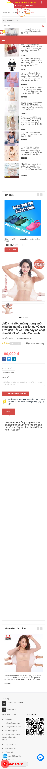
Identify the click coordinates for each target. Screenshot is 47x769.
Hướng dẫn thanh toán (13, 727)
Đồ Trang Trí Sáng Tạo (13, 756)
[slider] (6, 343)
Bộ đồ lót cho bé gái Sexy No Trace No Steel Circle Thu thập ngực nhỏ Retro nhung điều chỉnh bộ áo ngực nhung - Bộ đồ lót (31, 62)
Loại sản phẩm (9, 20)
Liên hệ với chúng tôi (12, 734)
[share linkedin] (14, 359)
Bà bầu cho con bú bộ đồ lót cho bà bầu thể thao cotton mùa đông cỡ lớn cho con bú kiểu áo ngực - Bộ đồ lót (31, 90)
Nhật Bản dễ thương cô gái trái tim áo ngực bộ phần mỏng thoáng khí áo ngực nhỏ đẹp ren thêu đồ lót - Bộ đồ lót (31, 167)
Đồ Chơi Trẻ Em (10, 748)
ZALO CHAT (30, 714)
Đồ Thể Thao (9, 759)
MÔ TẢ (9, 412)
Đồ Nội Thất (9, 752)
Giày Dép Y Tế (10, 745)
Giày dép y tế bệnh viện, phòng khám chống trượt (22, 240)
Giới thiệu (8, 719)
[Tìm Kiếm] (43, 26)
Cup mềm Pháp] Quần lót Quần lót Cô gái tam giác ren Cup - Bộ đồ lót (31, 134)
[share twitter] (9, 359)
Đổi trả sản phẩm (11, 730)
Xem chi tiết (11, 250)
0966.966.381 (12, 709)
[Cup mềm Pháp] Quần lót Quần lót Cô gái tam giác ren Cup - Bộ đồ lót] (12, 138)
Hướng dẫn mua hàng (12, 723)
